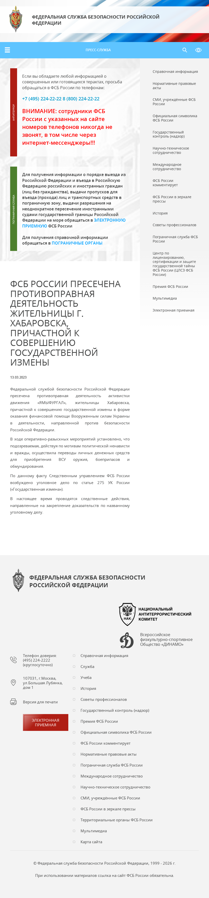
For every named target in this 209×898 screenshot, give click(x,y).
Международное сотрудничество (112, 776)
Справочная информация (104, 655)
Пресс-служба (98, 50)
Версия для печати (40, 701)
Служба (87, 666)
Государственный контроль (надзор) (115, 710)
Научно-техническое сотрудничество (115, 786)
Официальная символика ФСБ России (116, 732)
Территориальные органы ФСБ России (117, 819)
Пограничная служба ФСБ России (112, 765)
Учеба (86, 677)
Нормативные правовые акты (109, 754)
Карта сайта (91, 841)
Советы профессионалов (104, 699)
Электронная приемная (45, 722)
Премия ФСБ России (99, 721)
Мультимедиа (94, 830)
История (88, 688)
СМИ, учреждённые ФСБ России (110, 797)
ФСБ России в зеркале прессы (108, 808)
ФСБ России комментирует (105, 743)
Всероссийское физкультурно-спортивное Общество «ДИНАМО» (166, 639)
